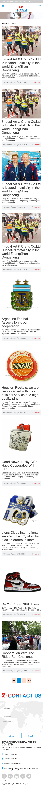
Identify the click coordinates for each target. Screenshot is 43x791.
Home (4, 23)
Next (29, 680)
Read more (37, 82)
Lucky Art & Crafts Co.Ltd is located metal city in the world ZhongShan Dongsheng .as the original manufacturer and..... (21, 76)
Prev (13, 680)
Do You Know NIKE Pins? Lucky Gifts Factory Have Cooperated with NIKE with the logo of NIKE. (21, 609)
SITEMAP (4, 780)
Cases (12, 23)
